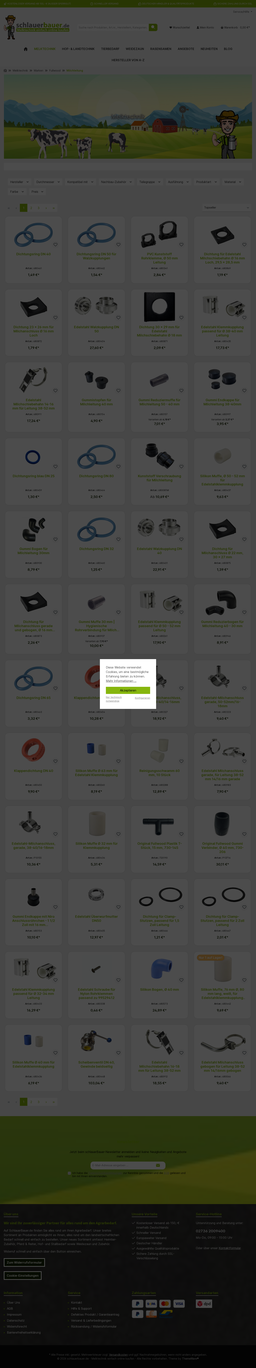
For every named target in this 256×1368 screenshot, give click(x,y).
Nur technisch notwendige (114, 699)
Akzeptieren (128, 690)
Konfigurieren (142, 698)
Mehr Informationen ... (121, 681)
